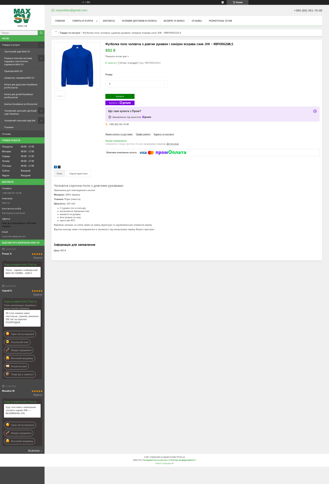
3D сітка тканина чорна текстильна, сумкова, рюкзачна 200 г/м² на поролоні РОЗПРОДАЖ (22, 318)
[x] (59, 167)
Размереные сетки (220, 20)
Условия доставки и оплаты (139, 20)
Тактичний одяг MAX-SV (17, 51)
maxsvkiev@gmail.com (14, 236)
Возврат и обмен (174, 20)
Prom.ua (181, 457)
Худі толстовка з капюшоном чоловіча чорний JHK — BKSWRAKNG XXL (21, 410)
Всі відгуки (34, 450)
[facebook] (55, 167)
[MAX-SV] (22, 16)
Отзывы (6, 133)
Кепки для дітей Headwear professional (18, 96)
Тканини (9, 127)
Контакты (109, 20)
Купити (120, 96)
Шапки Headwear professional (20, 104)
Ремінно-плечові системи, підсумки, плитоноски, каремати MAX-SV (18, 61)
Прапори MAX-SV (13, 71)
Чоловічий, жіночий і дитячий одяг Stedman (20, 112)
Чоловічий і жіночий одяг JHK (19, 120)
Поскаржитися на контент (155, 460)
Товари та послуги (70, 32)
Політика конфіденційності (182, 460)
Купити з (114, 102)
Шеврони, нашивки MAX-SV (19, 77)
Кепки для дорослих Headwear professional (21, 86)
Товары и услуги (11, 44)
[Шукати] (41, 32)
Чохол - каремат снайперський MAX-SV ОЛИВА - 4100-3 (22, 271)
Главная (60, 20)
